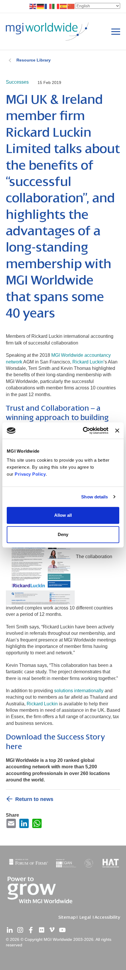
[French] (48, 5)
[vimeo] (52, 930)
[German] (41, 5)
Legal (85, 917)
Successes (17, 82)
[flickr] (41, 930)
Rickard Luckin (87, 361)
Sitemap (67, 917)
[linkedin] (9, 930)
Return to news (34, 799)
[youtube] (62, 930)
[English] (33, 5)
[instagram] (20, 930)
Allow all (63, 515)
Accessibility (107, 917)
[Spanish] (63, 5)
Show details (94, 496)
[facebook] (31, 930)
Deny (63, 534)
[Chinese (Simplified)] (71, 5)
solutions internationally (78, 690)
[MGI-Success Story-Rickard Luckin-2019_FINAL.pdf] (41, 556)
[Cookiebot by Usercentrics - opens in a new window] (82, 430)
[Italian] (56, 5)
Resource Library (33, 60)
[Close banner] (117, 430)
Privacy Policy (30, 474)
